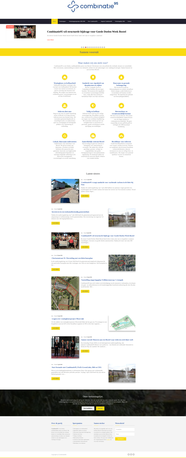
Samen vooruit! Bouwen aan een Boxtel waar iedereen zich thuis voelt (107, 340)
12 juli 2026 (89, 179)
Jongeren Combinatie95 (106, 21)
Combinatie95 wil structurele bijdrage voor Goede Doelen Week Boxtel (107, 236)
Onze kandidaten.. (87, 408)
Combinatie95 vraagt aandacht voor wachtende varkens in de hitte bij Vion (107, 183)
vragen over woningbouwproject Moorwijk (68, 319)
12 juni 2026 (89, 337)
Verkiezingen (62, 21)
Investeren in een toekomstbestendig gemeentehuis (70, 212)
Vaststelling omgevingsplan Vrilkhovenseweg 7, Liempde (102, 280)
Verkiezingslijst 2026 (120, 21)
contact (108, 439)
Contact (129, 21)
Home (54, 21)
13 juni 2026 (59, 316)
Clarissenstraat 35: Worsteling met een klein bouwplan (73, 31)
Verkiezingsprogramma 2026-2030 (77, 21)
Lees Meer (46, 40)
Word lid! (100, 408)
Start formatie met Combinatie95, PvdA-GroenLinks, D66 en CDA (76, 367)
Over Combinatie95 (92, 21)
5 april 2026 (59, 364)
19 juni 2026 (89, 277)
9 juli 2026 (89, 232)
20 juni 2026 (59, 255)
